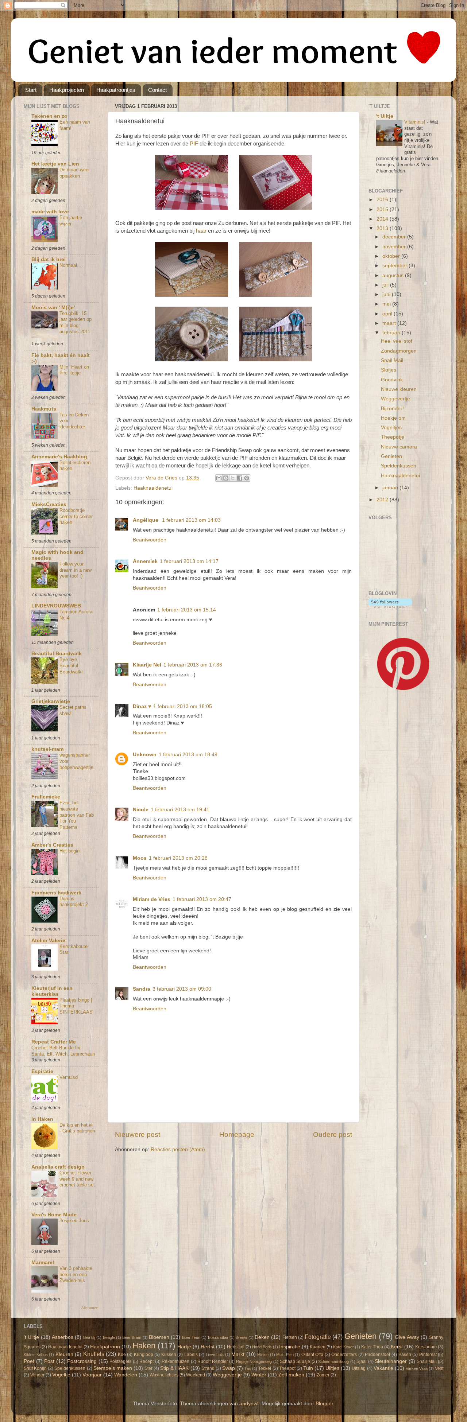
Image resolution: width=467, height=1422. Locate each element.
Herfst (208, 1346)
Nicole (140, 809)
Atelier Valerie (48, 940)
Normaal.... (71, 265)
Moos (140, 858)
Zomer (323, 1375)
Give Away (407, 1337)
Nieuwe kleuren (399, 389)
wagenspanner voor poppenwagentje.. (77, 764)
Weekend (195, 1375)
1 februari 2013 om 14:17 (189, 561)
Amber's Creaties (52, 845)
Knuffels (93, 1354)
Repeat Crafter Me (53, 1042)
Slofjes (388, 370)
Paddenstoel (377, 1354)
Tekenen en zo (49, 116)
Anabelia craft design (58, 1167)
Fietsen (289, 1337)
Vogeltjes (391, 427)
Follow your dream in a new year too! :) (75, 570)
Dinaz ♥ (142, 706)
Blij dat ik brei (48, 259)
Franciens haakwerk (56, 892)
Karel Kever (343, 1347)
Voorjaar (92, 1375)
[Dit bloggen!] (225, 478)
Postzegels (120, 1361)
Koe (122, 1354)
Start (30, 90)
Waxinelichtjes (164, 1375)
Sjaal (361, 1361)
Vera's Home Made (54, 1214)
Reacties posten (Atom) (178, 1149)
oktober (391, 256)
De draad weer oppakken (74, 173)
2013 (383, 228)
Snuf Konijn (35, 1368)
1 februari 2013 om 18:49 (188, 754)
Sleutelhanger (391, 1361)
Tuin (308, 1368)
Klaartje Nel (147, 665)
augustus (393, 275)
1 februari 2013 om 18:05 (182, 706)
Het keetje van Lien (55, 164)
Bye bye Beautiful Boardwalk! (71, 665)
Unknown (145, 754)
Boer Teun (191, 1337)
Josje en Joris (74, 1220)
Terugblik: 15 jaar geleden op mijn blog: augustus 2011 (75, 322)
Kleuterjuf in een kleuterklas (52, 991)
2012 (383, 499)
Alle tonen (90, 1308)
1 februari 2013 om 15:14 (186, 610)
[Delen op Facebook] (239, 478)
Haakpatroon (105, 1346)
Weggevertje (395, 398)
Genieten (391, 456)
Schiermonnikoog (333, 1361)
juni (387, 294)
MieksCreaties (48, 504)
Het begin (69, 851)
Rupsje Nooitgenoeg (254, 1361)
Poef (29, 1361)
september (395, 265)
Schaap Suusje (295, 1361)
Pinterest (428, 1354)
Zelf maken (291, 1375)
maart (389, 323)
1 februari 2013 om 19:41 (180, 809)
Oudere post (332, 1134)
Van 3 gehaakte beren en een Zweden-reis (75, 1274)
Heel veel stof (396, 341)
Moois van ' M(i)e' (53, 307)
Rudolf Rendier (212, 1361)
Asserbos (62, 1337)
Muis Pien (285, 1354)
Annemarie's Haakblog (59, 456)
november (394, 246)
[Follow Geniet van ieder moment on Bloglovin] (390, 606)
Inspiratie (289, 1346)
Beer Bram (131, 1337)
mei (387, 304)
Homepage (236, 1134)
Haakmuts (43, 409)
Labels (191, 1354)
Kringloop (143, 1354)
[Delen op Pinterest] (246, 478)
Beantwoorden (149, 540)
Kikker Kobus (36, 1354)
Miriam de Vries (151, 899)
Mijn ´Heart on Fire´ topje (74, 370)
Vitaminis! (415, 122)
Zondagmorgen (399, 351)
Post (49, 1361)
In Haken (42, 1119)
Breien (241, 1337)
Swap (228, 1368)
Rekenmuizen (175, 1361)
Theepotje (392, 437)
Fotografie (318, 1336)
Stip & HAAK (174, 1368)
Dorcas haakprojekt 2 (73, 902)
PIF (194, 144)
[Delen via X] (232, 478)
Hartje (184, 1346)
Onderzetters (344, 1354)
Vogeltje (61, 1375)
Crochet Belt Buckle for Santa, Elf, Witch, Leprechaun (63, 1051)
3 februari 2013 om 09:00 (182, 989)
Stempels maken (112, 1368)
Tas (247, 1368)
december (394, 237)
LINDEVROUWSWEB (56, 606)
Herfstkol (235, 1346)
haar (201, 231)
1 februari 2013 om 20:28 (178, 858)
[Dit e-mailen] (219, 478)
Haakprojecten (66, 90)
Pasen (404, 1354)
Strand (208, 1368)
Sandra (141, 989)
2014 (383, 219)
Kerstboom (426, 1346)
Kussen (168, 1354)
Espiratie (42, 1071)
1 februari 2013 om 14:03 (191, 520)
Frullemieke (45, 797)
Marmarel (42, 1262)
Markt (237, 1354)
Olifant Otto (312, 1354)
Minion (263, 1354)
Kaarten (317, 1346)
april (388, 313)
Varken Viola (417, 1368)
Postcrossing (82, 1361)
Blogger (324, 1403)
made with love (50, 211)
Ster (148, 1368)
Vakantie (383, 1368)
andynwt (249, 1403)
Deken (262, 1337)
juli (386, 285)
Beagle (109, 1337)
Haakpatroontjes (115, 90)
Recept (146, 1361)
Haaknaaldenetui (153, 488)
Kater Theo (372, 1346)
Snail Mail (392, 360)
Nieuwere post (137, 1134)
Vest (439, 1368)
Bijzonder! (392, 408)
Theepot (287, 1368)
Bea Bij (89, 1337)
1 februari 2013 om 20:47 (202, 899)
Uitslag (359, 1368)
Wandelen (125, 1375)
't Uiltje (384, 116)
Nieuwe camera (399, 447)
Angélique (146, 520)
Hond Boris (262, 1347)
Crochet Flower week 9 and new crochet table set (77, 1179)
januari (391, 487)
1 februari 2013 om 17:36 (192, 665)
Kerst (397, 1346)
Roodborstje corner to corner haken (76, 516)
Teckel (264, 1368)
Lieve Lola (215, 1354)
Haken (143, 1345)
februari (392, 332)
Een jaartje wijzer (70, 220)
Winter (258, 1375)
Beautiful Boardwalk (56, 653)
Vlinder (37, 1375)
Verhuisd (68, 1077)
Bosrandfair (218, 1337)
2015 (383, 209)
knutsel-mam (47, 749)
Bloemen (159, 1337)
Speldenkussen (398, 466)
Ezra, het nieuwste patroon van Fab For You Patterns (76, 815)
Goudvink (392, 379)
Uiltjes (332, 1368)
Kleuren (64, 1354)
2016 (383, 199)
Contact (157, 90)
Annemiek (145, 561)
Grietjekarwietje (50, 701)
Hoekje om (393, 418)
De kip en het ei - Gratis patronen (77, 1128)
